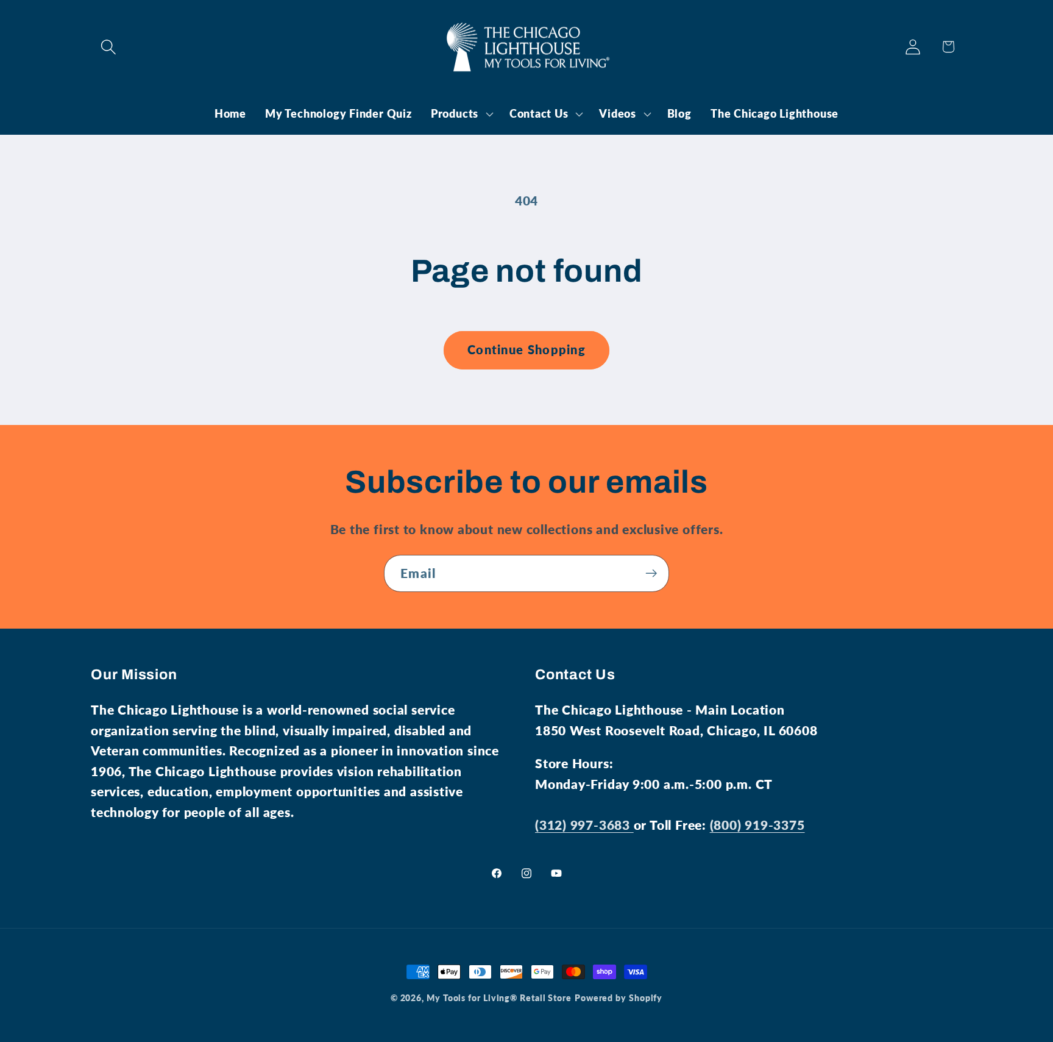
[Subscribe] (651, 573)
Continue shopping (526, 350)
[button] (108, 46)
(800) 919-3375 (757, 824)
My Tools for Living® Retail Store (499, 998)
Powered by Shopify (618, 998)
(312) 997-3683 (584, 824)
